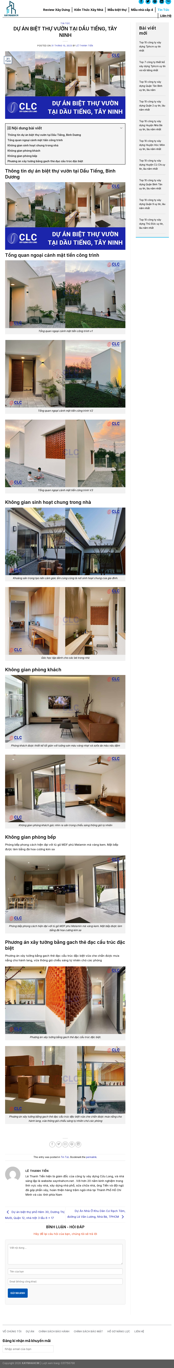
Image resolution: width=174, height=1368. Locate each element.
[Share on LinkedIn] (78, 1144)
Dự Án (30, 1331)
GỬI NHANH (17, 1293)
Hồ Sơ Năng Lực (118, 1331)
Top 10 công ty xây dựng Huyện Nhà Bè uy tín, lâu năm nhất (150, 125)
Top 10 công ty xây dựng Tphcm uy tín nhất (150, 46)
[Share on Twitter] (59, 1144)
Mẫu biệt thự (117, 10)
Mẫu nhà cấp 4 (142, 10)
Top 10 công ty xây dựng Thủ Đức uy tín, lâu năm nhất (151, 223)
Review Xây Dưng (56, 10)
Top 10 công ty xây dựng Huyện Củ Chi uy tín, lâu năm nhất (152, 164)
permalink (91, 1157)
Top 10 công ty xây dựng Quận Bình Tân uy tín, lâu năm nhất (150, 184)
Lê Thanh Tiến (84, 45)
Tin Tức (163, 10)
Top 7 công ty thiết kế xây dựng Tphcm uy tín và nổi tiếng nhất (152, 66)
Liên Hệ (165, 15)
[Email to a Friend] (65, 1144)
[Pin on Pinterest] (72, 1144)
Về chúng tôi (12, 1331)
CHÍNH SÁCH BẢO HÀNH (54, 1331)
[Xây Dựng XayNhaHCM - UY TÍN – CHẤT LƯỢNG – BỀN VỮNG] (17, 8)
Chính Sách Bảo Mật (88, 1331)
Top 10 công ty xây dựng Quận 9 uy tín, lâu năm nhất (152, 204)
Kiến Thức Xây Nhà (88, 10)
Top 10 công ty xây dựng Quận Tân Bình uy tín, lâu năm (150, 86)
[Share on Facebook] (52, 1144)
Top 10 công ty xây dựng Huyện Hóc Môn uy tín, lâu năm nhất (152, 145)
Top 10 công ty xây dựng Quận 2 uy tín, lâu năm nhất (152, 105)
